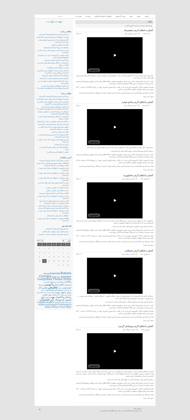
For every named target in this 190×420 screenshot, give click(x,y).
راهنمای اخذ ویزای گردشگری (103, 16)
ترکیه (60, 288)
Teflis (67, 279)
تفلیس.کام (42, 287)
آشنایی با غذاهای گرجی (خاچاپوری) (138, 175)
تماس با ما (79, 16)
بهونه (100, 87)
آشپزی (135, 33)
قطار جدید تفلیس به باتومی (60, 45)
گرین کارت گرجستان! (61, 144)
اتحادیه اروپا (57, 282)
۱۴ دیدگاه (79, 33)
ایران (56, 284)
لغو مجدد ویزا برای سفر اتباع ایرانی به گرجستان (53, 124)
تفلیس (53, 287)
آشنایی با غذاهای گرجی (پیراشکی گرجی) (136, 326)
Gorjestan (44, 279)
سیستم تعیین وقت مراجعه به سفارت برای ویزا (54, 234)
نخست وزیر (49, 297)
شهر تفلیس (47, 295)
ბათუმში (41, 302)
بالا (40, 409)
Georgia (45, 276)
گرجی (57, 302)
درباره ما (88, 16)
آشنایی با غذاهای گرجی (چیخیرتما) (138, 30)
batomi (47, 273)
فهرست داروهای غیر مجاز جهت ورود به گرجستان (53, 37)
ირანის (41, 305)
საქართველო (51, 305)
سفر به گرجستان (120, 16)
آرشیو (146, 16)
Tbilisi (57, 279)
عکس (138, 16)
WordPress (149, 409)
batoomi (55, 273)
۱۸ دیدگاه (79, 254)
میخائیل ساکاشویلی (63, 297)
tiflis (68, 281)
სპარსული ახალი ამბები (61, 307)
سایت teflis (43, 292)
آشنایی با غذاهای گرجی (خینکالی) (139, 251)
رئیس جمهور (66, 292)
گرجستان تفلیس (66, 302)
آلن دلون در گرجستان (54, 216)
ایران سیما (146, 96)
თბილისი (50, 302)
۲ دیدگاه (78, 105)
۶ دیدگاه (78, 329)
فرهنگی (130, 33)
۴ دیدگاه (78, 179)
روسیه (57, 292)
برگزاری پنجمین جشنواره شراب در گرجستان (54, 78)
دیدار (43, 290)
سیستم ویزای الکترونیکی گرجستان (57, 229)
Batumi (66, 273)
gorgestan (66, 276)
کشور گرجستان (62, 299)
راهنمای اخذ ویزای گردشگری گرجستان (56, 47)
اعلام (61, 284)
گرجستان (46, 299)
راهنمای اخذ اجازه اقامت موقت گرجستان (55, 75)
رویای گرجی (50, 292)
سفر (65, 295)
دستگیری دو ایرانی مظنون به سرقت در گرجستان (53, 121)
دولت (47, 290)
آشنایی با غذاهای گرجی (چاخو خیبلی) (137, 102)
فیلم (131, 16)
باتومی (49, 284)
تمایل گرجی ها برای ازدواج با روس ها (57, 60)
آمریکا (63, 282)
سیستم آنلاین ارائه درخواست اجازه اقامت (55, 231)
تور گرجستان (67, 290)
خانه (152, 16)
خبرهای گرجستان (56, 290)
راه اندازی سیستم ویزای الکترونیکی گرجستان (54, 34)
